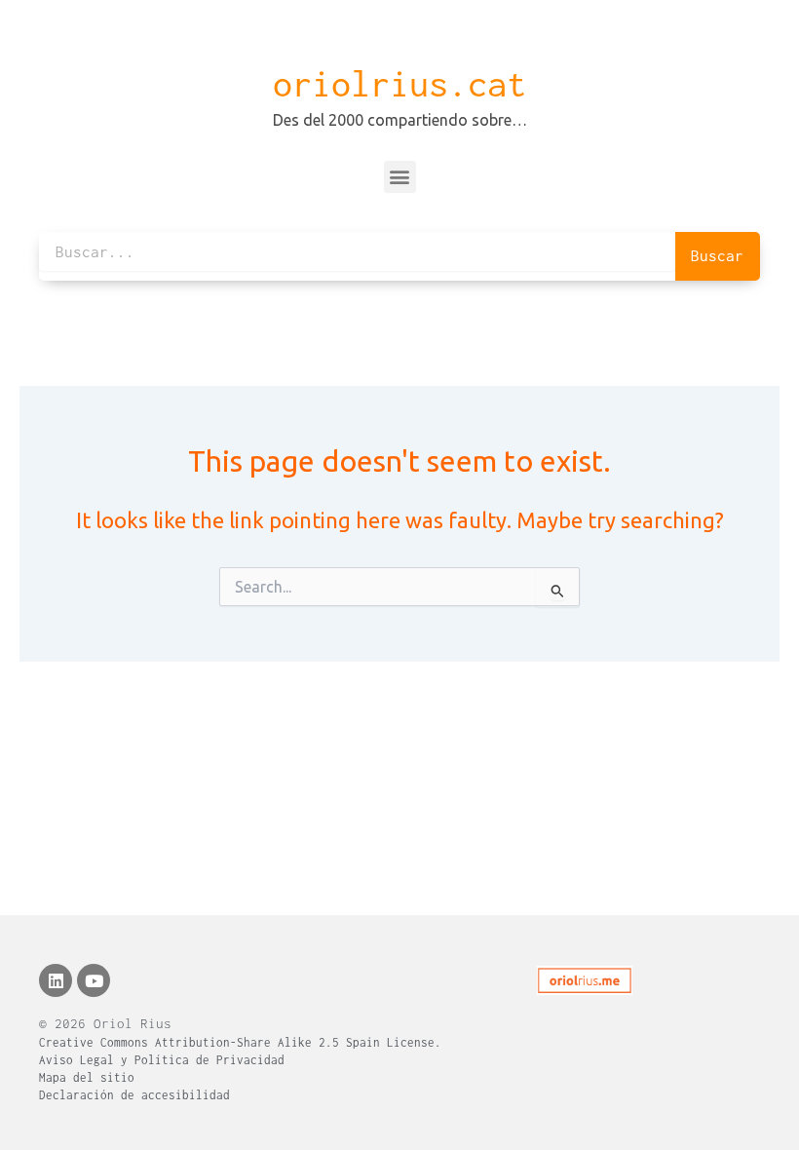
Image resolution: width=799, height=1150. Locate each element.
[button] (400, 177)
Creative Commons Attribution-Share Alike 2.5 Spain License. (240, 1042)
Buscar (717, 255)
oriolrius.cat (399, 83)
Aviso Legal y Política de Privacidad (162, 1060)
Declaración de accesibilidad (134, 1095)
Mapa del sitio (86, 1077)
